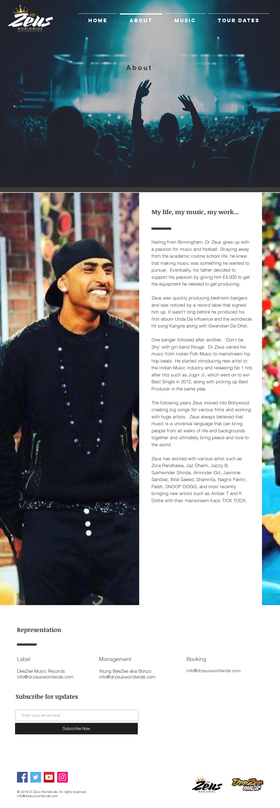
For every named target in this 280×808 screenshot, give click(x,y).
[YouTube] (49, 777)
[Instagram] (62, 777)
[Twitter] (35, 777)
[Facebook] (22, 777)
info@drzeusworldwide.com (127, 677)
